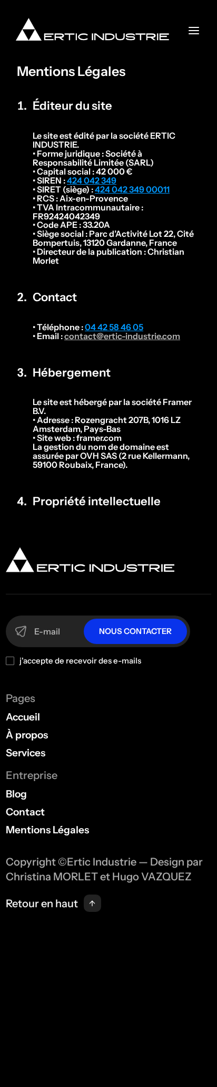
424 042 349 (91, 180)
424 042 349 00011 (132, 189)
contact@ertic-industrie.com (122, 336)
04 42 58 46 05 (114, 327)
